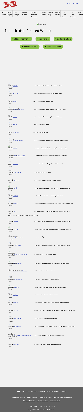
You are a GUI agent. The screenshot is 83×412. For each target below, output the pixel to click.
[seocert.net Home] (10, 4)
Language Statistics (42, 401)
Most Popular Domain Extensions (63, 397)
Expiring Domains (32, 397)
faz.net (15, 101)
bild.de (15, 124)
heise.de (15, 93)
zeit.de (15, 117)
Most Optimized (80, 13)
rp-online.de (17, 172)
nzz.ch (15, 148)
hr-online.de (17, 318)
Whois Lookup (44, 13)
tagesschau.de (18, 140)
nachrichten (44, 39)
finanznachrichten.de (20, 271)
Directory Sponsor (55, 401)
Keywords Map (50, 13)
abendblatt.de (17, 263)
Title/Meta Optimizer (24, 13)
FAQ (45, 406)
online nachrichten (53, 47)
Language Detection (29, 401)
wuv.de (15, 229)
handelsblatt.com (19, 155)
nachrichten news (30, 47)
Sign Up (75, 3)
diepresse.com (18, 237)
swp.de (15, 295)
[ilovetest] (41, 24)
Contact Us (52, 406)
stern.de (16, 180)
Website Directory (58, 13)
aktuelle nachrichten (22, 39)
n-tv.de (15, 164)
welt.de (15, 86)
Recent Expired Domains (18, 397)
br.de (15, 211)
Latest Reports (9, 13)
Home (4, 13)
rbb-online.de (17, 279)
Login (69, 3)
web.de (15, 302)
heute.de (16, 287)
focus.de (16, 132)
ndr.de (15, 188)
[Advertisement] (41, 66)
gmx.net (16, 344)
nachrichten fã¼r (64, 39)
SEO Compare (16, 13)
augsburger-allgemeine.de (22, 335)
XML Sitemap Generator (34, 14)
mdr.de (15, 221)
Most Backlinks (65, 14)
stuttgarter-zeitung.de (20, 254)
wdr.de (15, 203)
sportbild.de (17, 326)
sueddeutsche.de (18, 109)
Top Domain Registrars (45, 397)
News (40, 406)
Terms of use (33, 406)
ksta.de (15, 310)
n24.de (15, 196)
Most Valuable (73, 14)
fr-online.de (17, 245)
